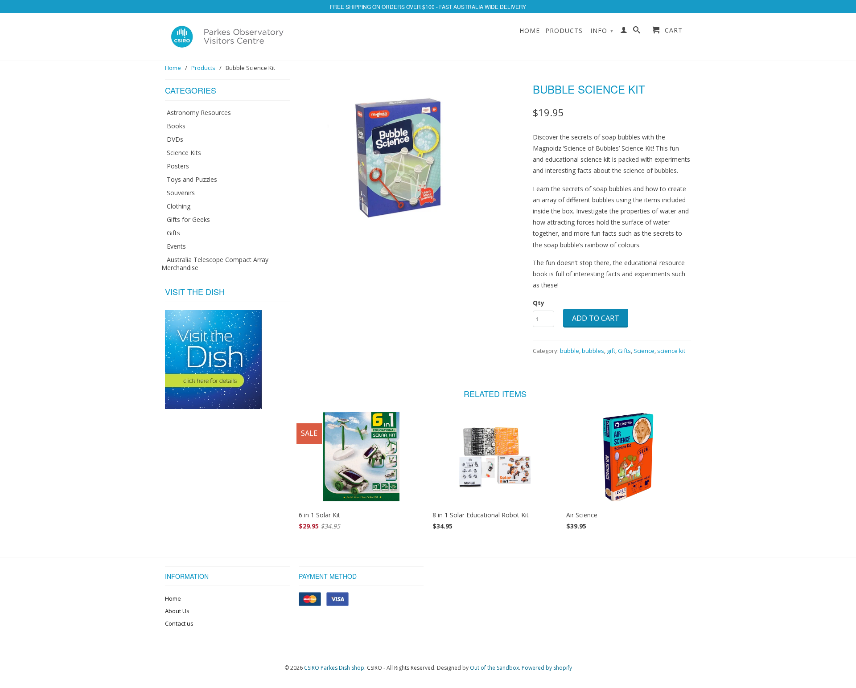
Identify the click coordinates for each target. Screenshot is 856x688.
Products (564, 31)
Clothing (178, 206)
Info (601, 30)
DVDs (175, 139)
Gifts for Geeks (188, 219)
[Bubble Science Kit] (411, 154)
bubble (569, 351)
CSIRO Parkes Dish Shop (334, 668)
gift (611, 351)
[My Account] (624, 31)
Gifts (173, 233)
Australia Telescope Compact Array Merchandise (214, 263)
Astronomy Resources (199, 112)
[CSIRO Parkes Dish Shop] (227, 37)
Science (644, 351)
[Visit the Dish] (213, 406)
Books (176, 126)
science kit (671, 351)
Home (529, 31)
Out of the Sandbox (494, 668)
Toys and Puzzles (192, 179)
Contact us (179, 623)
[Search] (637, 31)
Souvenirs (181, 192)
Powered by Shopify (547, 668)
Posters (178, 166)
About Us (177, 611)
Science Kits (184, 152)
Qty (538, 303)
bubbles (593, 351)
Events (176, 246)
